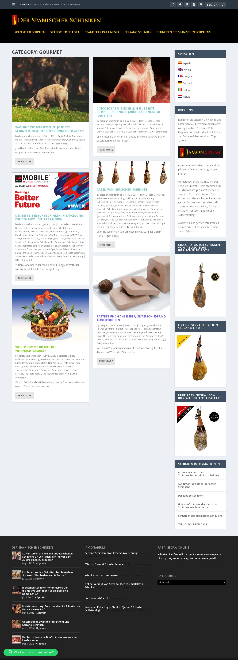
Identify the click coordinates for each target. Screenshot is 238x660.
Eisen (158, 325)
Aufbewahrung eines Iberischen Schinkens (197, 485)
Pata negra (36, 238)
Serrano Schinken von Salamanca (31, 143)
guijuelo (81, 139)
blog (41, 228)
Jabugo (100, 128)
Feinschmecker (64, 256)
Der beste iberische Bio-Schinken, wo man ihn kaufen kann (50, 638)
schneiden (38, 245)
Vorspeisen (137, 339)
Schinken (19, 242)
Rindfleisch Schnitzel (75, 238)
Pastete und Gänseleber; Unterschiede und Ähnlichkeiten (131, 318)
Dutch (186, 97)
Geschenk (45, 359)
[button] (30, 652)
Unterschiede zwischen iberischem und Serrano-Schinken (45, 623)
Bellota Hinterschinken (26, 139)
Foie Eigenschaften (152, 328)
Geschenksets (58, 359)
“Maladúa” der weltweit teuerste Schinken (56, 4)
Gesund (100, 205)
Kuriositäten (41, 362)
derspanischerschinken (29, 136)
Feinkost (34, 231)
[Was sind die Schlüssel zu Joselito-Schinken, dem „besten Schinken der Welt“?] (50, 89)
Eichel (127, 124)
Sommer (112, 336)
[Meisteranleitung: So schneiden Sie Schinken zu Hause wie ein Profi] (16, 608)
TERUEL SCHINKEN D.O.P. (193, 524)
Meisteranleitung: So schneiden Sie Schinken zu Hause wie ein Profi (51, 608)
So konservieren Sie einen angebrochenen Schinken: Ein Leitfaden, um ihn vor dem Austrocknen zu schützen (47, 556)
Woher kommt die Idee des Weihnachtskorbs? (35, 349)
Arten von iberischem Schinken (122, 189)
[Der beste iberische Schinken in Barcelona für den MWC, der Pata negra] (50, 191)
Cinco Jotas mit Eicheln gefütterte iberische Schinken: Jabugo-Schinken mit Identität (129, 112)
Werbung (148, 339)
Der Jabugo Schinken (190, 495)
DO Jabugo (117, 124)
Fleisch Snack (130, 328)
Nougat (52, 362)
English (186, 69)
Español (187, 63)
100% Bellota (64, 136)
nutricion (25, 238)
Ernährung (78, 256)
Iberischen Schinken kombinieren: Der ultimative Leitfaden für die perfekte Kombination (45, 590)
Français (187, 76)
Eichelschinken (59, 139)
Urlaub (100, 339)
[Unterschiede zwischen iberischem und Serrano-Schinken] (16, 624)
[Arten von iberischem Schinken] (131, 172)
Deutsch (187, 83)
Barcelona (77, 136)
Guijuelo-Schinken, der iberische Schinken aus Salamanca (197, 505)
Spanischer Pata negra (102, 32)
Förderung (34, 359)
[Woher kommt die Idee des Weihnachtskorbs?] (50, 315)
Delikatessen (45, 139)
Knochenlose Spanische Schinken (31, 235)
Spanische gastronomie (38, 249)
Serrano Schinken (138, 32)
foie (140, 328)
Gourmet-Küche (57, 231)
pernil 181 (59, 238)
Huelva (159, 124)
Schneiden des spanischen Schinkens (184, 32)
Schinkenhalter (32, 242)
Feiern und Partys (105, 328)
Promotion (38, 366)
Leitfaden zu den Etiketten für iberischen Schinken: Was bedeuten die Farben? (47, 573)
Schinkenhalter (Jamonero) (53, 242)
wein (67, 373)
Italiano (187, 90)
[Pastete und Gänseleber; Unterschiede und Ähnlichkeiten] (131, 283)
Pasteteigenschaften (142, 332)
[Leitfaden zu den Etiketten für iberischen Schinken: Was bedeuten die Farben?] (16, 574)
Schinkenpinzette (23, 245)
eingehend (149, 325)
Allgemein (41, 563)
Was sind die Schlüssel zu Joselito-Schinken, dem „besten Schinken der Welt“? (49, 129)
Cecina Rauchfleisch (97, 598)
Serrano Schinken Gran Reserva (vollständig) (111, 553)
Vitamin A (109, 339)
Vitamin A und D (122, 339)
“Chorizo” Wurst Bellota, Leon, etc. (106, 564)
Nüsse (60, 362)
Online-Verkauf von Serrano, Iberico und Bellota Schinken (114, 585)
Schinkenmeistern (75, 242)
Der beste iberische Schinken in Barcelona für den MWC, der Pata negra (49, 217)
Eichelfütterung (65, 228)
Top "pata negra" (71, 252)
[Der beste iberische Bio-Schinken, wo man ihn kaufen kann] (16, 639)
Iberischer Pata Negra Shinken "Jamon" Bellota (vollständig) (113, 608)
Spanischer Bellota (65, 32)
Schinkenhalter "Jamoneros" (102, 575)
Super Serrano (55, 252)
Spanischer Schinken (29, 32)
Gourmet (71, 139)
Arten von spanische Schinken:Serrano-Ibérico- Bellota (198, 473)
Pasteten (157, 332)
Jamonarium (72, 231)
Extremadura (118, 201)
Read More (24, 161)
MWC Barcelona (56, 235)
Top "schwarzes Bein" (53, 373)
